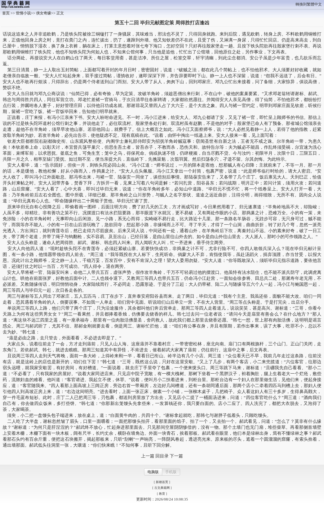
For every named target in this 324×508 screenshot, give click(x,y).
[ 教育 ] (162, 493)
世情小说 (23, 13)
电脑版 (153, 472)
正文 (60, 13)
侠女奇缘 (43, 13)
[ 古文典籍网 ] (162, 487)
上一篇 (147, 455)
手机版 (171, 472)
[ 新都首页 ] (162, 482)
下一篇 (176, 455)
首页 (6, 13)
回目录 (162, 455)
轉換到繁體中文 (309, 4)
